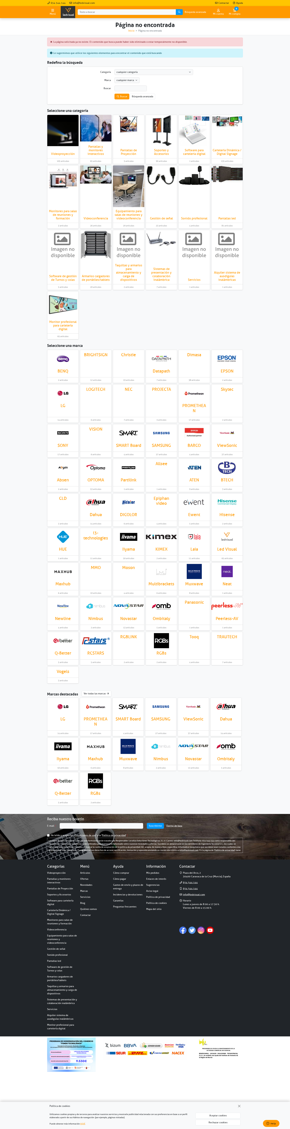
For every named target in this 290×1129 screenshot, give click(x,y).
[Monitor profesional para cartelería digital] (63, 304)
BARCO (194, 445)
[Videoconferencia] (95, 174)
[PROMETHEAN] (194, 393)
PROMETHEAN (194, 408)
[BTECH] (227, 467)
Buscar (123, 96)
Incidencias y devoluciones (127, 894)
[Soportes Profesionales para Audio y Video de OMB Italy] (161, 606)
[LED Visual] (68, 12)
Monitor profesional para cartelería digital (63, 325)
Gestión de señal (161, 218)
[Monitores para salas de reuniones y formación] (63, 178)
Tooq (194, 636)
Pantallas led (227, 218)
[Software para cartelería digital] (194, 130)
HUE (63, 549)
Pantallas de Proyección (128, 152)
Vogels (63, 671)
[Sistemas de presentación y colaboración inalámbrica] (161, 239)
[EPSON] (227, 358)
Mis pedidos (152, 872)
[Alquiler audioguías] (227, 245)
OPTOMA (95, 480)
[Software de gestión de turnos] (63, 640)
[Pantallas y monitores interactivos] (95, 128)
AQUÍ (82, 1124)
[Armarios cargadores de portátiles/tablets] (95, 245)
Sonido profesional (194, 218)
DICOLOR (128, 514)
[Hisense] (227, 502)
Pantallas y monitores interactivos (96, 150)
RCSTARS (95, 653)
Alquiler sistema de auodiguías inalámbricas (227, 276)
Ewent (194, 514)
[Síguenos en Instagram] (201, 930)
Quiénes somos (88, 909)
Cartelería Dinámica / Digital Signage (227, 152)
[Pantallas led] (227, 173)
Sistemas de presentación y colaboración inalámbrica (161, 274)
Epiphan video (161, 501)
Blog (82, 903)
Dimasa (194, 354)
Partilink (128, 480)
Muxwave (194, 584)
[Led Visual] (227, 536)
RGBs (161, 653)
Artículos (85, 872)
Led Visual (227, 549)
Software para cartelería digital (194, 152)
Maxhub (63, 584)
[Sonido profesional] (194, 175)
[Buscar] (179, 12)
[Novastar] (128, 606)
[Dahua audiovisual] (95, 502)
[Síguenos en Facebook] (183, 930)
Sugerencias (153, 884)
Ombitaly (161, 618)
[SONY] (63, 433)
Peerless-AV (227, 618)
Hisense (227, 514)
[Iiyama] (128, 536)
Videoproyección (63, 154)
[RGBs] (161, 640)
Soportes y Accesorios (161, 152)
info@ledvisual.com (83, 3)
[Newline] (63, 606)
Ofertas (84, 878)
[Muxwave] (194, 571)
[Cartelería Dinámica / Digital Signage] (227, 121)
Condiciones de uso (85, 835)
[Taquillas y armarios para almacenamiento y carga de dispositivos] (128, 245)
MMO (96, 567)
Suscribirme (155, 825)
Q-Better (63, 653)
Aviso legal (152, 891)
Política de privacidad (114, 835)
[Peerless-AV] (227, 606)
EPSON (227, 371)
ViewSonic (227, 445)
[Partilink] (128, 467)
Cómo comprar (121, 872)
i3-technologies (95, 535)
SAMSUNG (161, 445)
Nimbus (95, 618)
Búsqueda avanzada (195, 12)
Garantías (118, 900)
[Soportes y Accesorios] (161, 130)
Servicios (194, 280)
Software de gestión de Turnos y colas (63, 278)
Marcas (84, 891)
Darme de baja (174, 825)
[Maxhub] (63, 571)
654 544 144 (58, 3)
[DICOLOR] (128, 502)
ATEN (194, 480)
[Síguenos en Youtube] (210, 930)
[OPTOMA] (95, 467)
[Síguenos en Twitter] (192, 930)
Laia (194, 549)
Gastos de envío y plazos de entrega (128, 886)
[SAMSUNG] (161, 433)
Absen (63, 480)
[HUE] (63, 536)
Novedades (86, 884)
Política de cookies (156, 903)
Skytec (227, 389)
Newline (63, 618)
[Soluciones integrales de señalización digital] (95, 640)
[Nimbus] (95, 606)
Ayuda (239, 3)
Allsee (161, 463)
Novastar (128, 618)
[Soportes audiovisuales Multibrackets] (161, 571)
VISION (95, 429)
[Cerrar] (239, 1106)
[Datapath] (161, 358)
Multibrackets (161, 584)
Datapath (161, 371)
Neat (227, 584)
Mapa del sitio (153, 909)
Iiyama (128, 549)
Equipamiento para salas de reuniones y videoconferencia (128, 214)
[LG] (63, 393)
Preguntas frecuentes (124, 906)
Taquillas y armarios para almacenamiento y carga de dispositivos (128, 272)
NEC (128, 389)
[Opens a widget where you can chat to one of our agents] (271, 1123)
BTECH (227, 480)
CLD (63, 498)
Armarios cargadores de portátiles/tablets (96, 278)
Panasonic (194, 602)
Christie (128, 354)
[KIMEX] (161, 536)
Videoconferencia (96, 218)
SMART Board (128, 445)
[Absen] (63, 467)
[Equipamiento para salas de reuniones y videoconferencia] (128, 186)
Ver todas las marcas (95, 693)
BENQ (63, 371)
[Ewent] (194, 502)
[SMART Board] (128, 433)
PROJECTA (161, 389)
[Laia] (194, 536)
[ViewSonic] (227, 433)
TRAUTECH (227, 636)
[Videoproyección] (63, 130)
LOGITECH (95, 389)
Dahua (96, 514)
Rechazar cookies (218, 1122)
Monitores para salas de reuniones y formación (63, 214)
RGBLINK (128, 636)
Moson (128, 567)
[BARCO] (194, 433)
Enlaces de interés (156, 878)
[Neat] (227, 571)
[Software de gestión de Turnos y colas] (63, 245)
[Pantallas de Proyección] (128, 125)
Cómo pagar (119, 878)
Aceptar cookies (218, 1115)
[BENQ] (63, 358)
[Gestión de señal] (161, 175)
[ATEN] (194, 467)
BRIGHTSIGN (96, 354)
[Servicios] (194, 245)
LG (63, 405)
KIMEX (161, 549)
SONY (63, 445)
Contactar (223, 3)
